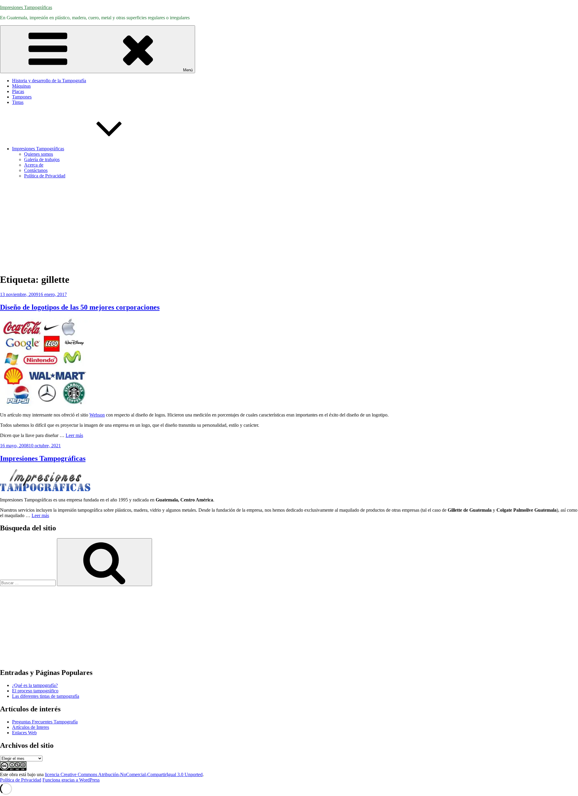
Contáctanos (36, 170)
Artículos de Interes (30, 727)
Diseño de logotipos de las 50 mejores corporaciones (80, 307)
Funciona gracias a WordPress (71, 779)
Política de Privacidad (44, 175)
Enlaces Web (24, 732)
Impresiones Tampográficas (26, 7)
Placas (18, 91)
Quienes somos (38, 154)
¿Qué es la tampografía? (35, 685)
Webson (97, 414)
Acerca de (33, 164)
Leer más (74, 435)
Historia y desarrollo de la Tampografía (49, 80)
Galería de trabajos (42, 159)
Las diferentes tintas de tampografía (45, 696)
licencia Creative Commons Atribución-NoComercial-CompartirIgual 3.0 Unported (124, 774)
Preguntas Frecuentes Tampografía (45, 721)
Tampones (22, 96)
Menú (188, 70)
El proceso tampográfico (35, 690)
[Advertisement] (289, 225)
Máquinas (21, 86)
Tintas (17, 102)
